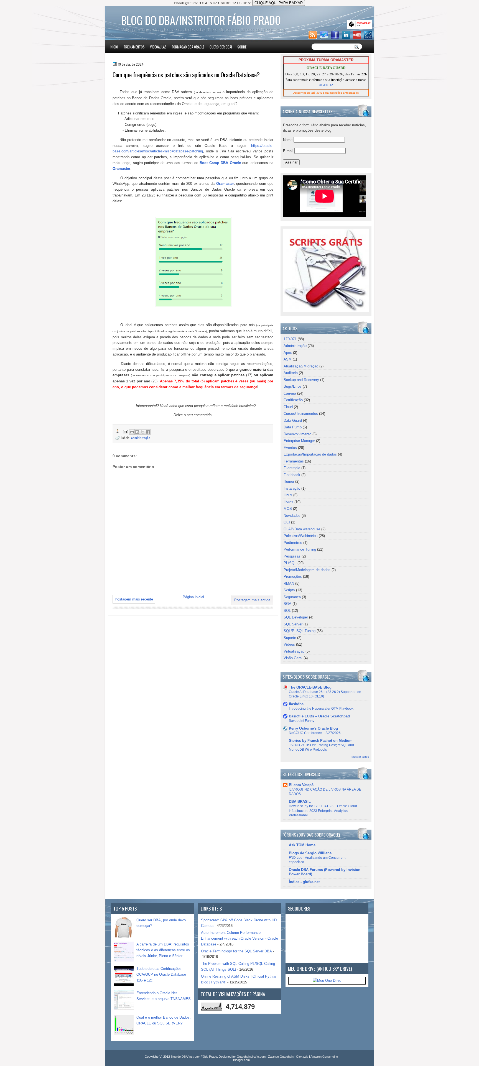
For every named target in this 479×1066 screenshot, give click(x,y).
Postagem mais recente (134, 599)
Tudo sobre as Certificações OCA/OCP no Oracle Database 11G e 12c (161, 974)
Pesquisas (292, 556)
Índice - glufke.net (304, 882)
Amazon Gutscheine (324, 1056)
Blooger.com (241, 1060)
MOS (288, 509)
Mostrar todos (360, 756)
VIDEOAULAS (158, 47)
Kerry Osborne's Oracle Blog (313, 728)
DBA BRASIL (300, 801)
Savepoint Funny (301, 721)
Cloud (288, 407)
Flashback (292, 475)
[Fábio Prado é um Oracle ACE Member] (360, 27)
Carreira (290, 393)
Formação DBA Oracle (188, 47)
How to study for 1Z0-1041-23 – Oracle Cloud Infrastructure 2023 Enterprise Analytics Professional (323, 810)
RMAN (289, 583)
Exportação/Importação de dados (310, 454)
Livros (288, 502)
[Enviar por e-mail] (132, 432)
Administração (140, 437)
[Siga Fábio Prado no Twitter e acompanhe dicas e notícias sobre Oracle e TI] (325, 38)
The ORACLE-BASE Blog (310, 687)
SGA (287, 604)
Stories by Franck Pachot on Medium (321, 740)
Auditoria (291, 373)
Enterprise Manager (299, 441)
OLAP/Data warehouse (302, 529)
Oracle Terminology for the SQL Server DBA (236, 951)
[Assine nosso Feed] (314, 38)
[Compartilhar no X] (142, 432)
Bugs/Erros (293, 386)
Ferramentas (294, 461)
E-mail (288, 151)
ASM (288, 359)
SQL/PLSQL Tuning (299, 631)
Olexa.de (302, 1056)
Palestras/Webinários (301, 536)
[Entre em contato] (369, 38)
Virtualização (294, 651)
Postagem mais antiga (252, 600)
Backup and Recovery (301, 380)
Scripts (289, 590)
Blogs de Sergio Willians (310, 853)
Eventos (290, 448)
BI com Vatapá (301, 785)
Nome (288, 140)
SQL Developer (296, 617)
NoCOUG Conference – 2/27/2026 (315, 733)
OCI (287, 522)
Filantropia (292, 468)
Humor (289, 481)
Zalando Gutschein (281, 1056)
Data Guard (293, 420)
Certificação (293, 400)
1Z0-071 (290, 339)
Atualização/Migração (301, 366)
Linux (288, 495)
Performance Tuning (300, 549)
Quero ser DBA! (221, 47)
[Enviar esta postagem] (125, 431)
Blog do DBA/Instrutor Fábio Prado (201, 20)
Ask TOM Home (302, 845)
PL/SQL (290, 563)
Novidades (292, 515)
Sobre (241, 47)
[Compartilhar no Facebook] (148, 432)
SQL (287, 611)
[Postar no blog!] (137, 432)
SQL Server (293, 624)
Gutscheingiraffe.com (251, 1056)
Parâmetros (293, 543)
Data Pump (293, 427)
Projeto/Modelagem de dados (307, 570)
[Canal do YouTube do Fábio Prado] (358, 38)
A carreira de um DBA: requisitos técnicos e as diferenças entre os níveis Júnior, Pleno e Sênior (163, 950)
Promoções (293, 576)
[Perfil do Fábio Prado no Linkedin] (347, 38)
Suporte (290, 638)
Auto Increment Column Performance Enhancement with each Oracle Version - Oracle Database (239, 938)
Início (114, 47)
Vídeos (289, 644)
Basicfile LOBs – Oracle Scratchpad (319, 716)
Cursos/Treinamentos (301, 413)
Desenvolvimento (297, 434)
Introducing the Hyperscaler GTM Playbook (321, 708)
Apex (288, 353)
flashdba (296, 704)
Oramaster (121, 169)
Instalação (292, 488)
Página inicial (193, 597)
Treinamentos (134, 47)
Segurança (292, 597)
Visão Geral (293, 658)
